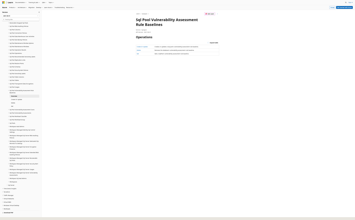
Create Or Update (142, 47)
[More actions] (217, 13)
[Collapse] (39, 12)
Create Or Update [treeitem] (16, 99)
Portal (332, 7)
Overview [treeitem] (14, 96)
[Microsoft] (3, 2)
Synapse (144, 14)
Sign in (350, 2)
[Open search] (346, 2)
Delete (139, 50)
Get (138, 54)
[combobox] (20, 15)
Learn (138, 14)
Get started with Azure (344, 7)
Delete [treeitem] (13, 103)
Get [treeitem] (12, 106)
